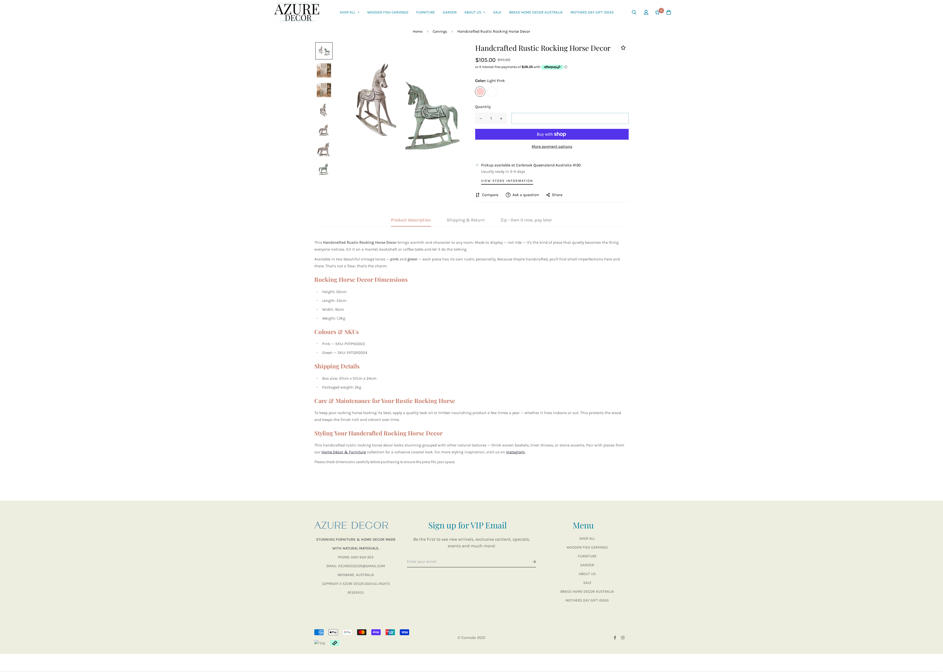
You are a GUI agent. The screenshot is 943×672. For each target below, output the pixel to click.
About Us (472, 12)
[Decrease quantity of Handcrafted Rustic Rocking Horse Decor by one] (480, 118)
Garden (450, 12)
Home (418, 31)
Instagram (515, 452)
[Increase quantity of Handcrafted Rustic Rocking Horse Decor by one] (501, 118)
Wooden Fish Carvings (387, 12)
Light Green (492, 91)
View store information (507, 181)
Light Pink (480, 91)
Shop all (347, 12)
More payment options (552, 146)
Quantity (483, 106)
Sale (497, 12)
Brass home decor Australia (536, 12)
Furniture (425, 12)
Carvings (440, 31)
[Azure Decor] (297, 12)
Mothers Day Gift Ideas (592, 12)
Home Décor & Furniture (343, 452)
